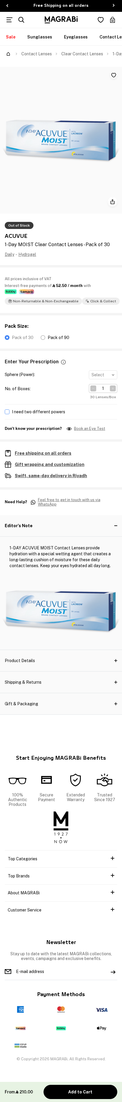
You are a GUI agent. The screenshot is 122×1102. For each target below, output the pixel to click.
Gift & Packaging (21, 703)
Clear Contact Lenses (82, 53)
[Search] (21, 20)
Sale (10, 37)
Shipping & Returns (23, 682)
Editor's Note (19, 525)
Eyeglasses (76, 37)
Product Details (20, 660)
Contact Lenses (36, 53)
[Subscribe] (113, 971)
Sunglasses (39, 37)
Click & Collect (103, 301)
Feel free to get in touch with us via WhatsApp (69, 502)
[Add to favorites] (113, 75)
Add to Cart (80, 1092)
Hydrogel (27, 254)
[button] (63, 361)
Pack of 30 (22, 337)
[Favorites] (100, 20)
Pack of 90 (58, 337)
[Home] (8, 53)
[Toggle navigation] (9, 20)
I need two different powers (38, 411)
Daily (9, 254)
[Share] (112, 201)
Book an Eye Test (89, 429)
